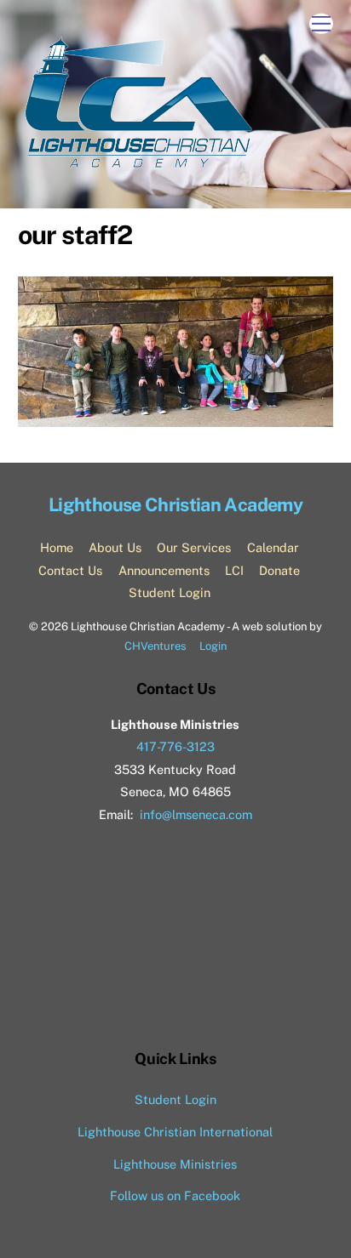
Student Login (169, 592)
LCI (234, 570)
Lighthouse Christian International (175, 1131)
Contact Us (70, 570)
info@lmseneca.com (196, 814)
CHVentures (155, 646)
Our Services (194, 547)
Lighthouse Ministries (175, 1164)
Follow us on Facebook (175, 1195)
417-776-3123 (175, 746)
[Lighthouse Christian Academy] (137, 164)
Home (56, 547)
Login (213, 646)
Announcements (164, 570)
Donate (279, 570)
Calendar (273, 547)
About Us (115, 547)
